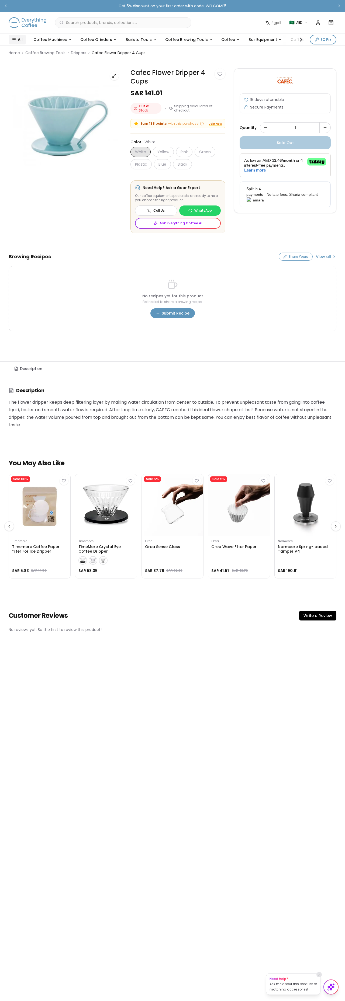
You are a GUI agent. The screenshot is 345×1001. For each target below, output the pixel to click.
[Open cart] (331, 22)
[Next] (336, 526)
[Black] (82, 560)
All (20, 39)
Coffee (228, 39)
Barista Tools (139, 39)
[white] (93, 560)
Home (14, 52)
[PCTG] (103, 560)
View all (323, 256)
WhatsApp (203, 210)
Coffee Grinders (96, 39)
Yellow (163, 152)
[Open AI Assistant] (331, 987)
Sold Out (285, 142)
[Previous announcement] (6, 6)
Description (31, 368)
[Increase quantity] (325, 128)
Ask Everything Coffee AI (181, 223)
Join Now (215, 124)
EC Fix (326, 39)
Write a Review (317, 615)
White (140, 152)
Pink (184, 152)
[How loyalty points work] (202, 123)
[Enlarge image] (114, 76)
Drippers (78, 52)
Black (182, 164)
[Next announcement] (339, 6)
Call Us (159, 210)
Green (205, 152)
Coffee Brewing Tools (186, 39)
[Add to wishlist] (220, 73)
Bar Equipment (263, 39)
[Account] (318, 22)
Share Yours (298, 256)
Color (143, 142)
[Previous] (9, 526)
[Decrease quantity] (265, 128)
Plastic (141, 164)
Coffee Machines (50, 39)
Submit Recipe (175, 313)
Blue (162, 164)
